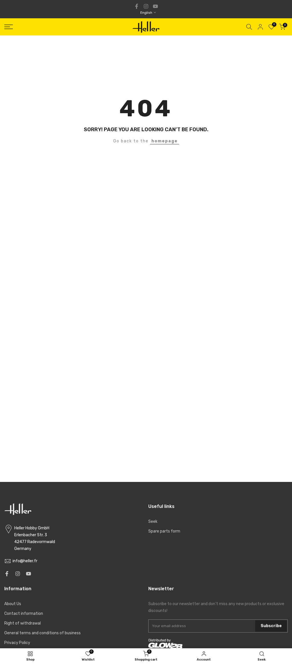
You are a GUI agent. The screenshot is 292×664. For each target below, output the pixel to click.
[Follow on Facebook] (136, 6)
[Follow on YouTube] (155, 6)
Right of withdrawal (22, 623)
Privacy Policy (17, 642)
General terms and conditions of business (42, 633)
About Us (12, 603)
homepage (164, 141)
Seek (152, 521)
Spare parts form (164, 531)
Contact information (23, 613)
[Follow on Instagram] (146, 6)
